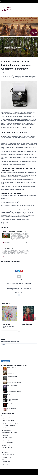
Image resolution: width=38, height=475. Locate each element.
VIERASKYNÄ (3, 466)
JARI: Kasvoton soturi (6, 463)
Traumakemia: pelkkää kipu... (12, 376)
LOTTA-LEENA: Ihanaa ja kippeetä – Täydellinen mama (12, 423)
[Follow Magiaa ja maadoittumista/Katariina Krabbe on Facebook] (19, 295)
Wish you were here (11, 373)
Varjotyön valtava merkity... (12, 394)
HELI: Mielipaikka (5, 452)
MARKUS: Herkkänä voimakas (7, 464)
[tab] (18, 331)
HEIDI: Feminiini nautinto (6, 430)
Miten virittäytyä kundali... (12, 403)
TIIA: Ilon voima (5, 428)
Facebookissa (15, 261)
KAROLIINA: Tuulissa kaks (7, 439)
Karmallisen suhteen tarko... (12, 399)
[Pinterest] (21, 271)
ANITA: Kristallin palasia (6, 449)
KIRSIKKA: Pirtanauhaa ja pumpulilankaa (9, 432)
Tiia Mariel (9, 400)
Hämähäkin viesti (10, 381)
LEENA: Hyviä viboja (5, 433)
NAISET (2, 415)
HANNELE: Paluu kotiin (6, 445)
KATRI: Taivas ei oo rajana (7, 418)
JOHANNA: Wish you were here (7, 455)
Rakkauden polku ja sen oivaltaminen (8, 326)
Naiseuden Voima (24, 327)
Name (3, 358)
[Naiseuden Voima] (6, 9)
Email (21, 358)
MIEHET (2, 459)
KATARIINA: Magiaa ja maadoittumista (9, 417)
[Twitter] (19, 271)
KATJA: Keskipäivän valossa (7, 437)
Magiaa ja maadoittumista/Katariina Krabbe (10, 72)
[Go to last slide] (3, 318)
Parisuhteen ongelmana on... (12, 385)
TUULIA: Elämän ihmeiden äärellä (8, 420)
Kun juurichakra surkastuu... (12, 372)
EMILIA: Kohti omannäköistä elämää (8, 444)
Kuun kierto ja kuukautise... (12, 390)
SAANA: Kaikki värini (5, 427)
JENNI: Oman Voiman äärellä (7, 442)
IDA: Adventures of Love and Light (8, 425)
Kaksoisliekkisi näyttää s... (12, 367)
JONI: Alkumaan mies (6, 461)
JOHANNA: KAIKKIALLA (6, 457)
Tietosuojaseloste (30, 471)
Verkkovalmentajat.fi (22, 471)
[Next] (35, 318)
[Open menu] (1, 1)
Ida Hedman (10, 409)
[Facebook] (16, 271)
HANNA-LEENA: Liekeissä (6, 450)
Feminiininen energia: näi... (12, 408)
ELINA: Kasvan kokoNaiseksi (7, 447)
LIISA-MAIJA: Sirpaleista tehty (7, 422)
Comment (4, 344)
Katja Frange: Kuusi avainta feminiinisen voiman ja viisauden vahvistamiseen (28, 324)
